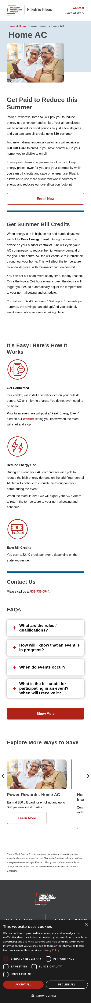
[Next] (88, 776)
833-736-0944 (39, 591)
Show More (46, 713)
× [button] (86, 924)
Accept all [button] (23, 984)
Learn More (27, 818)
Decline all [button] (66, 984)
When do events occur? (42, 667)
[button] (45, 995)
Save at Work (74, 12)
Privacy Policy (51, 950)
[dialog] (45, 961)
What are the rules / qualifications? (38, 627)
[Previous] (3, 776)
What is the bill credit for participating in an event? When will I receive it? (44, 688)
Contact (78, 7)
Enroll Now (45, 199)
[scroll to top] (45, 897)
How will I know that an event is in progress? (49, 647)
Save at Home (17, 26)
